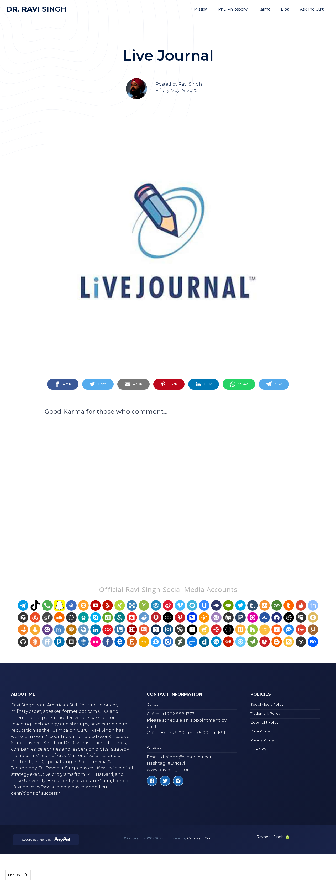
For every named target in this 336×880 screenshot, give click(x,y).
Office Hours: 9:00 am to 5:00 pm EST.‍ (187, 732)
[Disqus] (168, 489)
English (14, 875)
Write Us (154, 747)
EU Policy (258, 749)
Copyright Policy (264, 722)
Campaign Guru (200, 838)
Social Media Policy (267, 704)
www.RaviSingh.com (169, 769)
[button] (201, 9)
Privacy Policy (262, 740)
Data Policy (260, 731)
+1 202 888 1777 (178, 713)
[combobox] (18, 875)
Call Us (152, 704)
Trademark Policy (265, 713)
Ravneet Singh (270, 837)
